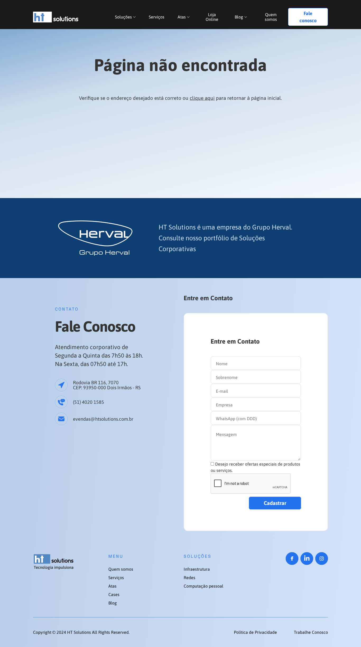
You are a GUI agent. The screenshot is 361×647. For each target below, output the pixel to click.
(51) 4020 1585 (88, 402)
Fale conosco (308, 17)
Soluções (123, 17)
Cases (113, 594)
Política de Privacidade (256, 632)
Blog (239, 17)
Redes (189, 577)
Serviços (156, 17)
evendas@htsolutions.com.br (103, 418)
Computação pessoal (203, 586)
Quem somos (271, 17)
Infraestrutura (197, 569)
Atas (182, 17)
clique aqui (202, 98)
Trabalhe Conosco (311, 632)
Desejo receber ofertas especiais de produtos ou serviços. (255, 467)
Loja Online (212, 17)
